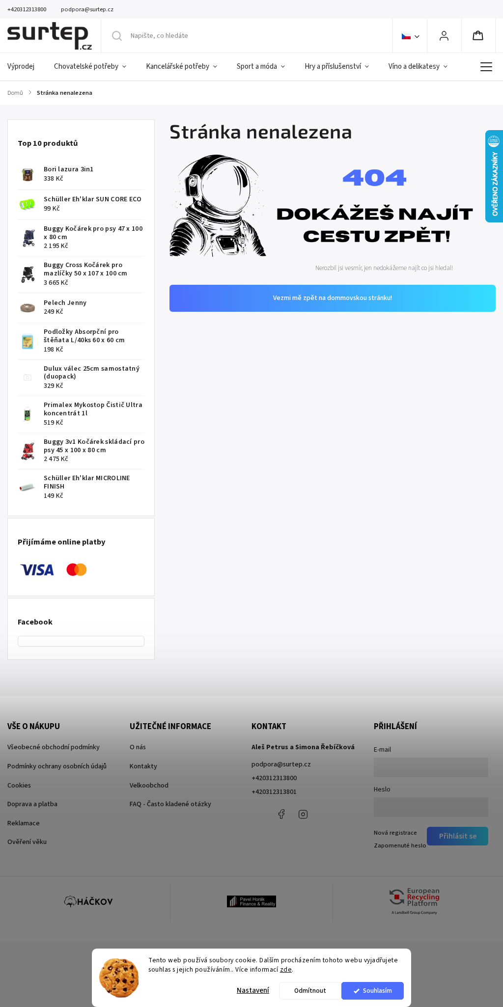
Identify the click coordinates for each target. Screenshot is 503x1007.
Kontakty (143, 766)
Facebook (281, 814)
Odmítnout (310, 990)
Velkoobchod (149, 785)
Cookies (19, 785)
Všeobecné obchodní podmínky (53, 747)
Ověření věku (27, 842)
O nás (138, 747)
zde (286, 969)
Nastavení (253, 990)
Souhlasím (377, 990)
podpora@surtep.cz (281, 764)
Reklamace (23, 823)
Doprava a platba (32, 804)
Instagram (303, 814)
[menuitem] (25, 67)
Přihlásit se (457, 836)
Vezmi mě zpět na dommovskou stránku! (332, 298)
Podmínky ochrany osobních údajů (57, 766)
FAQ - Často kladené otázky (170, 804)
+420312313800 (274, 778)
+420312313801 (274, 792)
